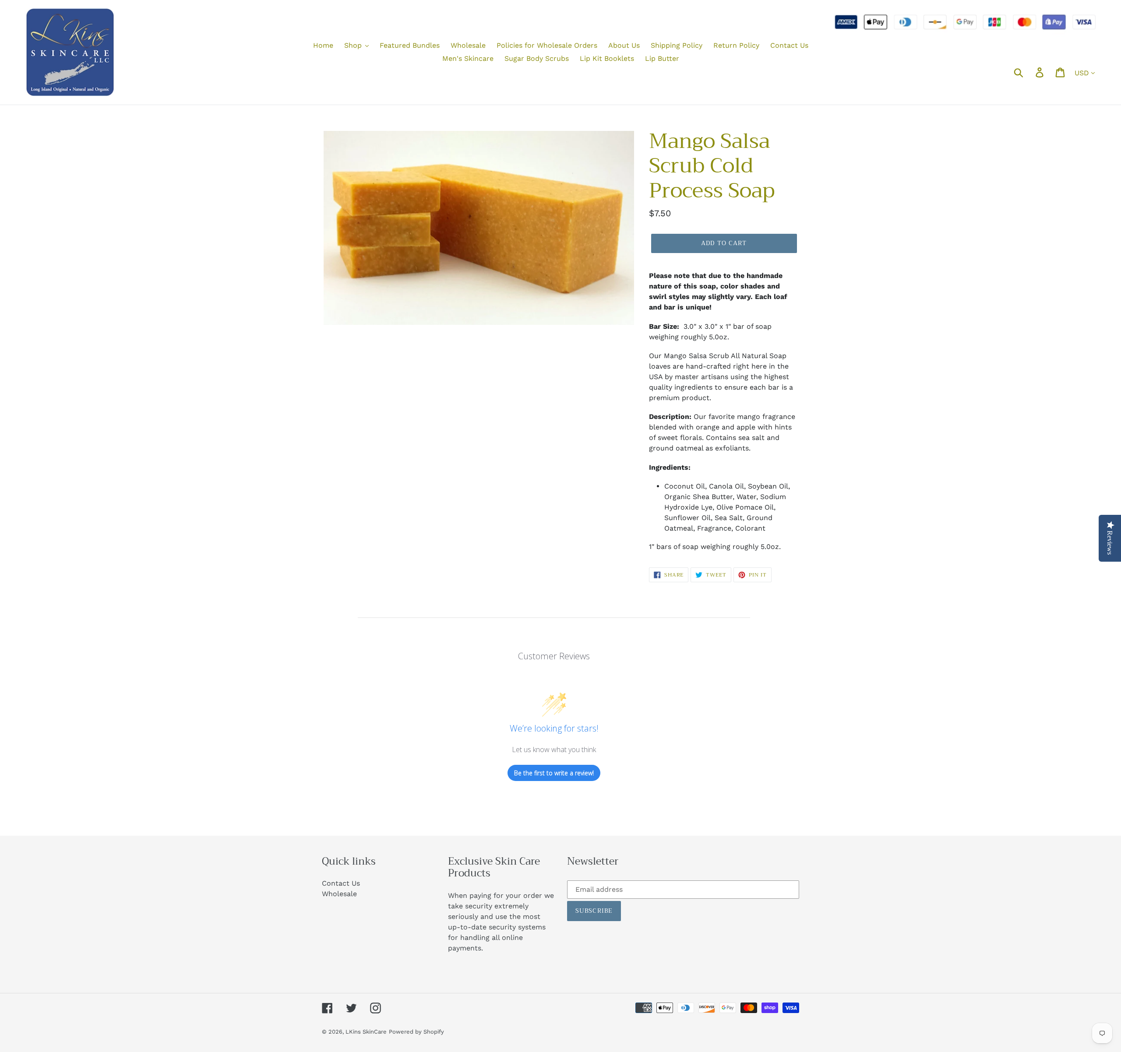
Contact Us (341, 883)
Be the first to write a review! (554, 773)
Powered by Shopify (416, 1031)
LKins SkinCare (366, 1031)
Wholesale (339, 894)
